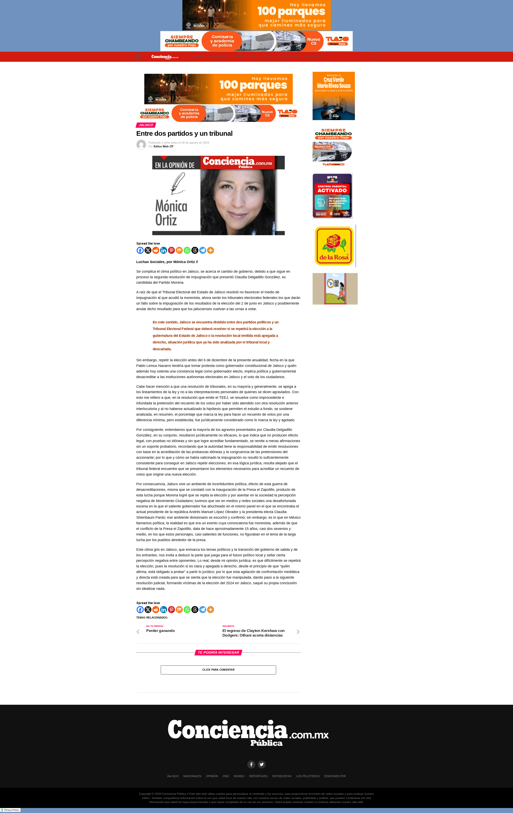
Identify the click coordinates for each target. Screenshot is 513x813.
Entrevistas (312, 56)
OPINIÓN (239, 56)
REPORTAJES (288, 56)
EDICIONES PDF (335, 776)
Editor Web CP (163, 146)
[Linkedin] (163, 250)
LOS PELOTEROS (308, 776)
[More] (210, 250)
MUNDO (268, 56)
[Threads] (194, 250)
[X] (147, 250)
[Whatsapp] (187, 250)
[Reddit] (155, 250)
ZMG (254, 56)
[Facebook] (140, 250)
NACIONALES (219, 56)
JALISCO (198, 56)
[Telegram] (202, 250)
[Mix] (179, 250)
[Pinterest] (171, 250)
